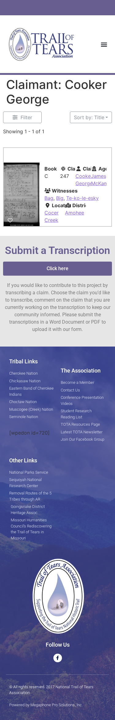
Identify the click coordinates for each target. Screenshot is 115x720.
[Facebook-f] (57, 658)
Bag (48, 198)
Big (59, 198)
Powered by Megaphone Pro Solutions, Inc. (46, 705)
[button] (104, 44)
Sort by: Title (89, 117)
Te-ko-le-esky (82, 198)
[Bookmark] (10, 220)
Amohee (74, 213)
